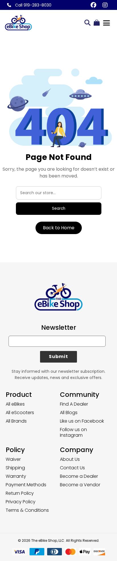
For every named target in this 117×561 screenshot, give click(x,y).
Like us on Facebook (82, 421)
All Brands (16, 421)
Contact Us (72, 467)
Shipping (15, 467)
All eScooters (20, 412)
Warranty (16, 476)
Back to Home (58, 227)
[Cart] (96, 23)
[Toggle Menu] (106, 22)
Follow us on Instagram (73, 432)
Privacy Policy (20, 501)
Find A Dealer (74, 404)
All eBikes (15, 404)
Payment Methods (26, 484)
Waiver (13, 459)
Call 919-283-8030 (32, 5)
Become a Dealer (79, 476)
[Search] (87, 23)
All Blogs (69, 412)
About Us (70, 459)
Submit (58, 356)
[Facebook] (93, 5)
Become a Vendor (80, 484)
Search (58, 208)
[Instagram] (105, 5)
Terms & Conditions (27, 510)
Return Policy (20, 493)
